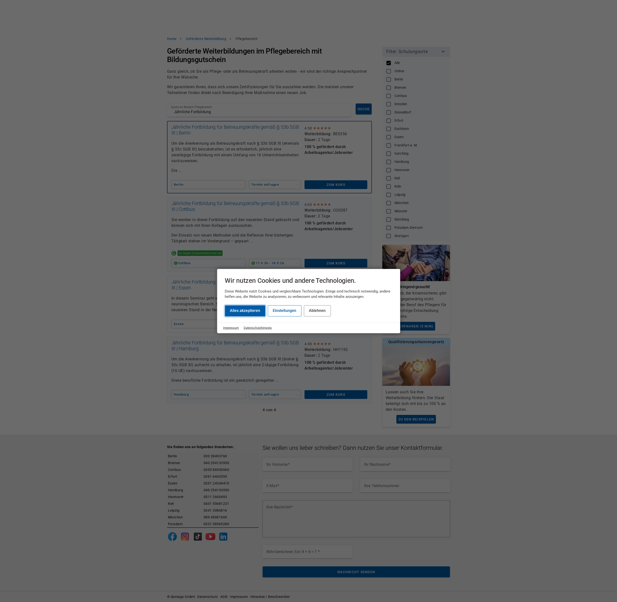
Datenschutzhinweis (258, 328)
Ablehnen (317, 310)
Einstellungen (284, 310)
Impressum (231, 328)
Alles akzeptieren (245, 310)
